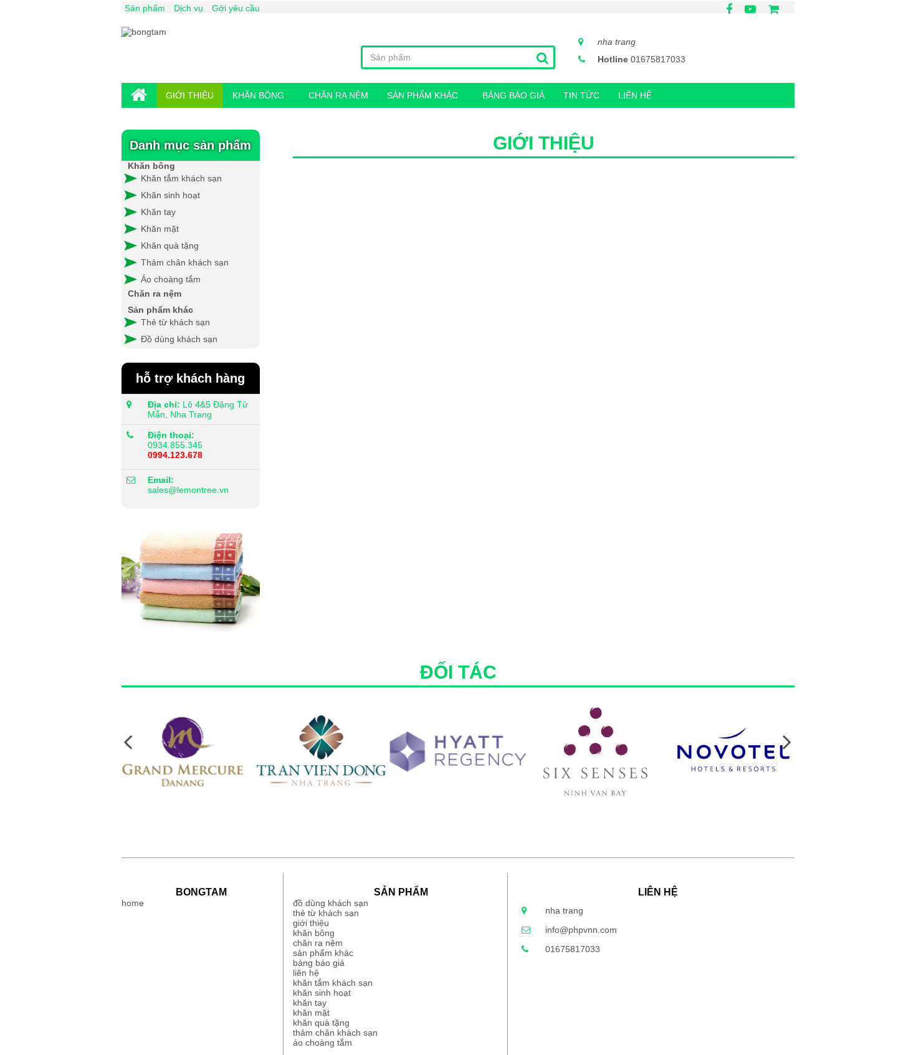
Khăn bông (151, 166)
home (139, 96)
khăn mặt (311, 1013)
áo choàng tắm (322, 1043)
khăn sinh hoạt (322, 993)
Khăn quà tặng (170, 246)
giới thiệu (190, 95)
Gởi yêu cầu (236, 8)
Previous (127, 740)
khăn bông (258, 95)
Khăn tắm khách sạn (180, 178)
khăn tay (310, 1003)
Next (787, 740)
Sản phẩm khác (160, 310)
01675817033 (641, 59)
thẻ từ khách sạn (326, 913)
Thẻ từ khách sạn (175, 322)
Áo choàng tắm (171, 279)
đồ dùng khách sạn (330, 903)
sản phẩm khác (422, 95)
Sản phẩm (145, 8)
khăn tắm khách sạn (333, 983)
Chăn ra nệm (154, 293)
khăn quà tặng (321, 1023)
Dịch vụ (188, 8)
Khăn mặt (160, 229)
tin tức (581, 95)
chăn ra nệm (338, 95)
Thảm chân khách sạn (185, 262)
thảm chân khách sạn (335, 1033)
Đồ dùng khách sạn (179, 339)
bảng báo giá (513, 95)
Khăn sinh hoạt (170, 195)
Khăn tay (158, 212)
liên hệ (635, 95)
